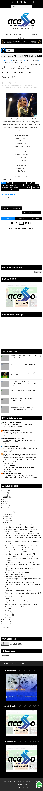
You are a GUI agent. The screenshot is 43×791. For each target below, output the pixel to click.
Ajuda (13, 663)
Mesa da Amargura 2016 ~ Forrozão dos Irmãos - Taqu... (22, 598)
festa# (20, 185)
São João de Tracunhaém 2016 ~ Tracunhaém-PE (22, 552)
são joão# (35, 187)
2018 (5, 503)
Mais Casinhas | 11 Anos (12, 423)
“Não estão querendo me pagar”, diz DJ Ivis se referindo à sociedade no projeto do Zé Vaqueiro (20, 476)
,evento (10, 85)
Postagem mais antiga (31, 213)
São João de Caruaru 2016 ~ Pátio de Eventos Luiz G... (22, 538)
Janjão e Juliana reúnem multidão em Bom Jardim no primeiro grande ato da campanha (20, 449)
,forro (19, 85)
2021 (5, 499)
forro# (27, 185)
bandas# (5, 185)
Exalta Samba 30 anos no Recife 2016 (18, 591)
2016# (9, 183)
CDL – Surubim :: (9, 466)
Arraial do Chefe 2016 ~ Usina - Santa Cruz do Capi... (22, 533)
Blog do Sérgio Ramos (12, 430)
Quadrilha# (27, 187)
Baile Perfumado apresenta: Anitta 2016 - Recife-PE (22, 588)
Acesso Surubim (17, 60)
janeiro (7, 617)
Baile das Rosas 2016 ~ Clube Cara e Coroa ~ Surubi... (20, 608)
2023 (5, 495)
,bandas (4, 85)
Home (4, 60)
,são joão (22, 87)
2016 (9, 60)
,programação (7, 87)
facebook (35, 219)
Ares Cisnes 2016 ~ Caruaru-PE (15, 574)
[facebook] (9, 2)
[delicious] (33, 2)
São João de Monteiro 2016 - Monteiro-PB (19, 554)
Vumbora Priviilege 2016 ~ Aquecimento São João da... (22, 579)
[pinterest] (17, 2)
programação (36, 64)
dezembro (9, 510)
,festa (15, 85)
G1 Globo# (34, 185)
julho (7, 518)
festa (10, 62)
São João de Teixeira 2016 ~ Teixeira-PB (18, 525)
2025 (5, 491)
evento (4, 62)
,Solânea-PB (34, 87)
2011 (5, 628)
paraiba (28, 62)
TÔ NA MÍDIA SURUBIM (12, 473)
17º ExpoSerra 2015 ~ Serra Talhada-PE (18, 548)
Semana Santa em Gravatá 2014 (24, 390)
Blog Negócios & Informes (13, 438)
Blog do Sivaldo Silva (11, 446)
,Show (28, 87)
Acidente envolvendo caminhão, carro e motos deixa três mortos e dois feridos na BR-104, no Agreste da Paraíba (19, 459)
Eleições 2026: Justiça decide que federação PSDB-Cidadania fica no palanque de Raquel (18, 433)
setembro (9, 514)
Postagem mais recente (11, 208)
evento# (13, 185)
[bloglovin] (21, 2)
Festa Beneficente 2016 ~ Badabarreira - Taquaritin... (23, 536)
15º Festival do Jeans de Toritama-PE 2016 (19, 556)
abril (6, 611)
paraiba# (5, 187)
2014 (5, 621)
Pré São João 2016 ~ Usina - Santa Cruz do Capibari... (19, 569)
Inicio (5, 663)
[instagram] (29, 2)
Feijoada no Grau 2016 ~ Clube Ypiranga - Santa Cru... (21, 602)
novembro (9, 512)
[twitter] (13, 2)
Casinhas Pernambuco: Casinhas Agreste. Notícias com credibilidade (19, 455)
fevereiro (8, 615)
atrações (28, 60)
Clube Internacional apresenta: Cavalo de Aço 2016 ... (22, 594)
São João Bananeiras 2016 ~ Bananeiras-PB (20, 527)
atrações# (30, 183)
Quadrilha (7, 67)
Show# (4, 190)
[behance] (25, 2)
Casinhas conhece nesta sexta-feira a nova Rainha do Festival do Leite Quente (20, 425)
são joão (15, 67)
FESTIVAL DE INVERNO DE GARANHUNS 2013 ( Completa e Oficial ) (23, 383)
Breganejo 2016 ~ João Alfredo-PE (16, 572)
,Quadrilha (15, 87)
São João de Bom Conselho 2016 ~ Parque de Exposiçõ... (21, 559)
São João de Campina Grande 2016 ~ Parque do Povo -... (21, 542)
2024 (5, 493)
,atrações (35, 83)
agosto (7, 516)
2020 (5, 501)
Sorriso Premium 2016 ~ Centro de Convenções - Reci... (22, 565)
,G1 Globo (24, 85)
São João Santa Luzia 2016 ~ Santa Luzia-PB (20, 529)
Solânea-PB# (13, 190)
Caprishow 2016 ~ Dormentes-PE (16, 576)
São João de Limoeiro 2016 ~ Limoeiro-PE (19, 562)
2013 (5, 624)
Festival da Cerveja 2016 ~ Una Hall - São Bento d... (22, 585)
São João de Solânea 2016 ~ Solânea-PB (19, 531)
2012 (5, 626)
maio (7, 523)
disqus (21, 219)
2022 (5, 497)
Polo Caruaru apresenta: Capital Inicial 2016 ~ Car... (22, 545)
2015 (5, 619)
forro (15, 62)
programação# (15, 187)
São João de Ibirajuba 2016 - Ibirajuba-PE (19, 550)
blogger (7, 219)
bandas (35, 60)
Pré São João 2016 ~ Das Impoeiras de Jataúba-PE (22, 605)
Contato (23, 663)
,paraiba (30, 85)
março (7, 613)
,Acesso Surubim (25, 83)
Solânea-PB (29, 67)
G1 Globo (21, 62)
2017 (5, 506)
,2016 (18, 83)
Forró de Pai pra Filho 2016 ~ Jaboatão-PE (19, 583)
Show (21, 67)
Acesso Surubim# (19, 183)
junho (7, 521)
